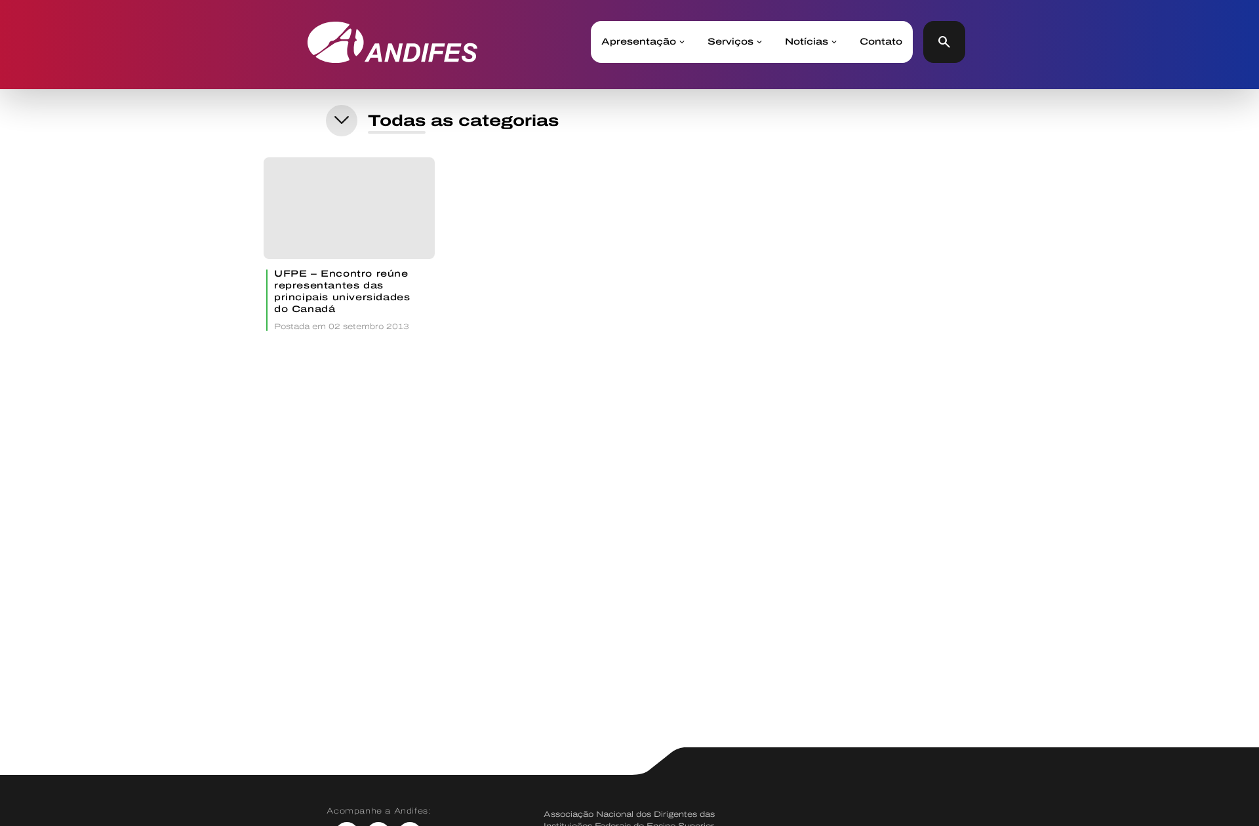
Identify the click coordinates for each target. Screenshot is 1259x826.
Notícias (806, 42)
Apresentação (638, 42)
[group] (349, 244)
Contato (881, 42)
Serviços (730, 42)
